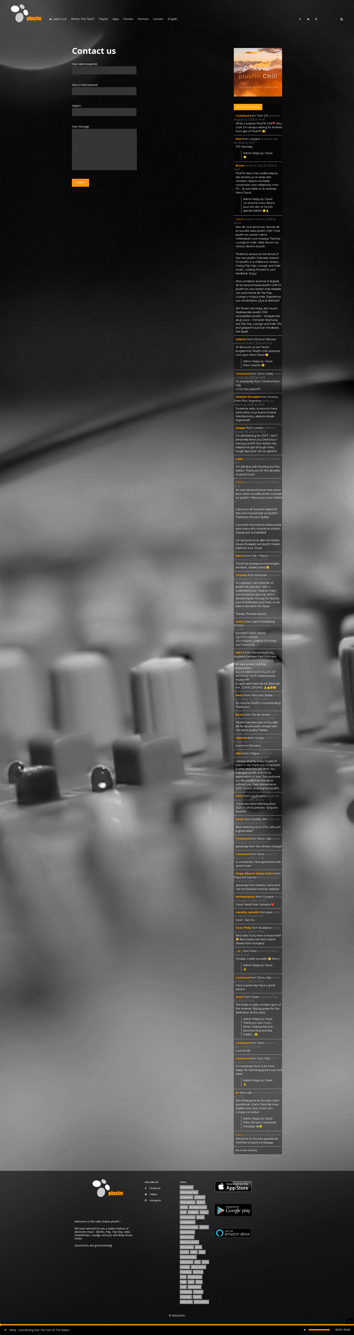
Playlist (103, 19)
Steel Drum (194, 1287)
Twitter (153, 1194)
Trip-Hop (186, 1296)
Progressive (195, 1277)
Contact (158, 19)
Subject (76, 105)
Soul (183, 1287)
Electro (204, 1227)
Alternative (186, 1187)
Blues (184, 1207)
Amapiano (186, 1197)
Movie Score (198, 1267)
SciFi (191, 1282)
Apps (115, 19)
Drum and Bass (189, 1227)
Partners (143, 19)
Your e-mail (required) (85, 85)
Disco (200, 1217)
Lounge (185, 1267)
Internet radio (188, 1257)
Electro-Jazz (187, 1237)
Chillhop (193, 1212)
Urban (197, 1296)
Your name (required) (84, 64)
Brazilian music (198, 1207)
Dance (204, 1212)
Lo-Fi (205, 1262)
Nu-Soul (198, 1272)
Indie (193, 1252)
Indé (202, 1252)
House (184, 1252)
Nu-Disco (186, 1272)
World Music (201, 1301)
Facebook (155, 1188)
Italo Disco (186, 1262)
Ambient (199, 1197)
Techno (198, 1291)
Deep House (187, 1217)
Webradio (186, 1301)
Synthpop (186, 1291)
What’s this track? (83, 19)
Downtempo (187, 1222)
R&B (183, 1282)
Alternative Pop (189, 1192)
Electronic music (189, 1242)
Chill (183, 1212)
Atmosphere (187, 1202)
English (172, 19)
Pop (183, 1277)
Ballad (200, 1202)
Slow (199, 1282)
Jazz (197, 1262)
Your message (80, 126)
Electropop (187, 1247)
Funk (198, 1247)
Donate (128, 19)
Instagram (155, 1200)
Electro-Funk (187, 1232)
